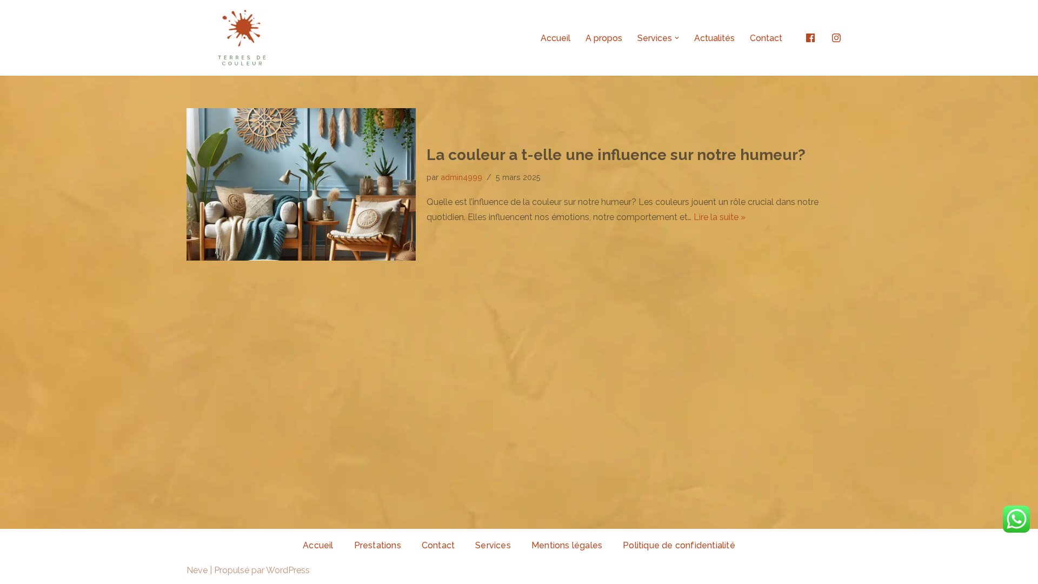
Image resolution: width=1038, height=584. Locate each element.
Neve (197, 570)
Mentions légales (566, 545)
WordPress (288, 570)
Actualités (714, 38)
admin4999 (461, 177)
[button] (677, 38)
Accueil (555, 38)
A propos (603, 38)
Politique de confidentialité (679, 545)
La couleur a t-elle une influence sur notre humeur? (616, 155)
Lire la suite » (720, 217)
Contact (766, 38)
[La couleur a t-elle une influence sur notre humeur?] (301, 184)
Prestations (377, 545)
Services (493, 545)
